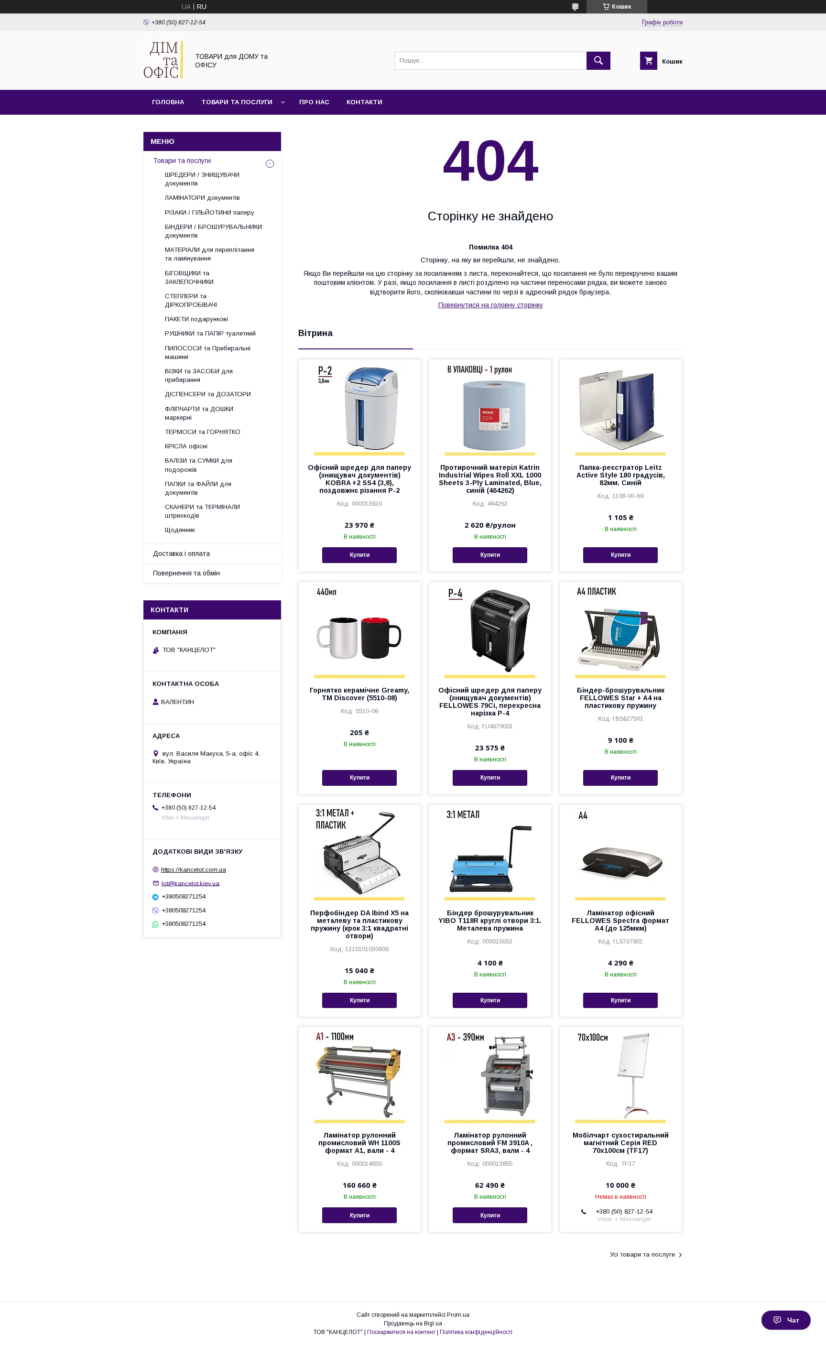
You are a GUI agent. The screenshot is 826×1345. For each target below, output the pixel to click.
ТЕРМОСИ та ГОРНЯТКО (202, 431)
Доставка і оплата (181, 553)
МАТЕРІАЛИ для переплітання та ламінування (209, 254)
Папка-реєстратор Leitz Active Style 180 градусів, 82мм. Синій (620, 475)
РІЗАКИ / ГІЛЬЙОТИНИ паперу (209, 212)
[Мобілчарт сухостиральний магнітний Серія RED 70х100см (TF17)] (621, 1075)
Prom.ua (458, 1315)
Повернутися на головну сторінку (490, 305)
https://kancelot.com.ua (193, 869)
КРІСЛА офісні (186, 446)
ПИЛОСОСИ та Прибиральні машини (207, 352)
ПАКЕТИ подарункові (196, 319)
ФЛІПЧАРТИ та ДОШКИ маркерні (199, 413)
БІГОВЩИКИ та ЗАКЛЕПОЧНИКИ (189, 277)
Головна (168, 102)
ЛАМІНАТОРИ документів (202, 197)
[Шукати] (598, 61)
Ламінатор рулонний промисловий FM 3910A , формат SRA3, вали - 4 (490, 1142)
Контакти (364, 102)
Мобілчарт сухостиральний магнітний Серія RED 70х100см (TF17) (621, 1142)
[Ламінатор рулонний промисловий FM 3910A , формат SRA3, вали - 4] (490, 1075)
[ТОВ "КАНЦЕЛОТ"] (163, 77)
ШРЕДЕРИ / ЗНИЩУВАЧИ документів (202, 179)
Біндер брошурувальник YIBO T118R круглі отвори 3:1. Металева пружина (490, 920)
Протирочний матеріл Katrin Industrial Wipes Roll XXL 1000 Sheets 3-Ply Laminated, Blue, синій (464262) (490, 479)
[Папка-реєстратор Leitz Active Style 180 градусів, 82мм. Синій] (621, 407)
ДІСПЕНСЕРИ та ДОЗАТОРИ (208, 394)
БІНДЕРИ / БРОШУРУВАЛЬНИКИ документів (213, 231)
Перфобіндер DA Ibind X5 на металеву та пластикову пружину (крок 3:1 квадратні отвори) (359, 924)
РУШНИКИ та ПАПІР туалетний (210, 333)
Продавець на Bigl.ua (413, 1323)
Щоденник (180, 529)
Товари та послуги (236, 102)
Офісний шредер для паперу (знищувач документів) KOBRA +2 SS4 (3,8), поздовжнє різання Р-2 (359, 479)
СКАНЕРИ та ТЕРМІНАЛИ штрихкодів (202, 511)
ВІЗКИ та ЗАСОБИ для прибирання (199, 375)
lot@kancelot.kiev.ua (190, 883)
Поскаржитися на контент (401, 1332)
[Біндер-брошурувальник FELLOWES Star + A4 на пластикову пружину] (621, 630)
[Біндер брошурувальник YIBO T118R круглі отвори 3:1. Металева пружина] (490, 852)
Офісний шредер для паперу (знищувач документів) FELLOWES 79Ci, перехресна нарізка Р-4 (490, 701)
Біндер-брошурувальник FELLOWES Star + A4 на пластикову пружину (620, 697)
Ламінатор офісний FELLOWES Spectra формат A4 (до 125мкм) (620, 920)
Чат (793, 1320)
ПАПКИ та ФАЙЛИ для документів (198, 488)
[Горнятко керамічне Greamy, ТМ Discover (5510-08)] (360, 630)
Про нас (314, 102)
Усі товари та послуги (642, 1254)
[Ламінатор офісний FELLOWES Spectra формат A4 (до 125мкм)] (621, 852)
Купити (360, 555)
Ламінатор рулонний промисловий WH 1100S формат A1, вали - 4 (359, 1142)
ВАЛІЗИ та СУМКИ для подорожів (198, 465)
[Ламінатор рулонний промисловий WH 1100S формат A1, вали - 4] (360, 1075)
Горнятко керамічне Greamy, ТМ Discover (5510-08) (359, 694)
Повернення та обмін (186, 573)
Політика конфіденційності (476, 1332)
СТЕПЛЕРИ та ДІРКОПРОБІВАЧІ (191, 300)
